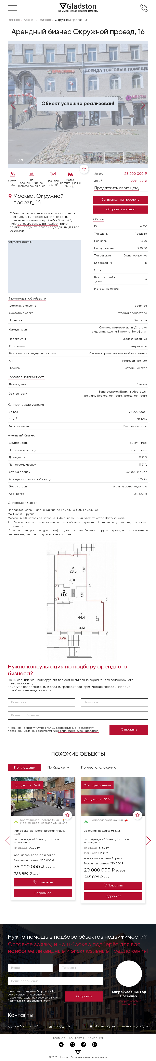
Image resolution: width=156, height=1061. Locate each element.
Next (142, 104)
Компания (95, 1038)
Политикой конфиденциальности (78, 731)
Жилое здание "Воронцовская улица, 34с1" (39, 832)
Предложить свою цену (116, 188)
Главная (59, 1038)
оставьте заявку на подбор (37, 223)
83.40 (143, 241)
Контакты (20, 1015)
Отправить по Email (120, 209)
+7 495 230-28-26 (58, 220)
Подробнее (43, 893)
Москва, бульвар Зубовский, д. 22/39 (121, 1026)
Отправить (129, 729)
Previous (13, 104)
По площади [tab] (24, 767)
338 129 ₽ (139, 181)
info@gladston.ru (66, 1026)
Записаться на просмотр (121, 199)
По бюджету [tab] (58, 767)
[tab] (19, 161)
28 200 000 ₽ (135, 174)
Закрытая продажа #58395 (102, 830)
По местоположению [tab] (98, 767)
